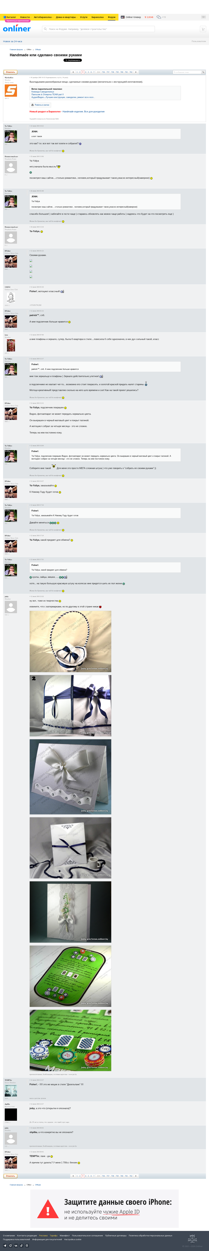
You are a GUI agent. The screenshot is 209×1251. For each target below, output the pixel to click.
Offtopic (38, 49)
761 (126, 72)
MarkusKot (9, 77)
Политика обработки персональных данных (150, 1235)
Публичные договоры (116, 1235)
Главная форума (16, 49)
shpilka (59, 77)
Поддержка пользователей (16, 1239)
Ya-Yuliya (8, 126)
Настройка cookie (72, 1239)
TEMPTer (8, 1080)
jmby (7, 596)
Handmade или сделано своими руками (46, 55)
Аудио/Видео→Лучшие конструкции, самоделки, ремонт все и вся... (63, 97)
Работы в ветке (42, 105)
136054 (7, 287)
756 (103, 72)
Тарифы (54, 1235)
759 (117, 72)
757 (108, 72)
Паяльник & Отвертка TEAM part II (48, 94)
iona (6, 335)
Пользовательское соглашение (87, 1235)
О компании (9, 1235)
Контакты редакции (27, 1235)
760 (121, 72)
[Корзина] (203, 29)
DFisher (8, 251)
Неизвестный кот (11, 156)
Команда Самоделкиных (43, 92)
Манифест (65, 1235)
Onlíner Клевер (133, 17)
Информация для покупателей (47, 1239)
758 (112, 72)
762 (131, 72)
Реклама (43, 1235)
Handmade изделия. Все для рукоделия (83, 111)
